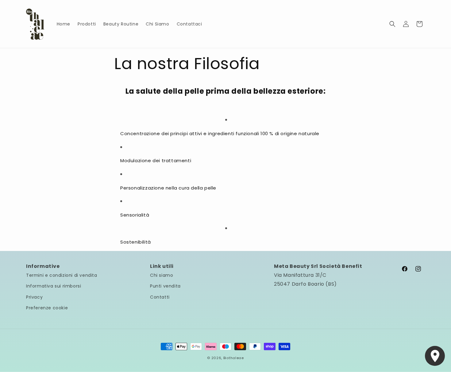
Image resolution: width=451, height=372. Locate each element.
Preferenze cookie (47, 308)
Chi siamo (161, 275)
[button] (392, 24)
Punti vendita (165, 286)
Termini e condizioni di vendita (61, 275)
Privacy (34, 297)
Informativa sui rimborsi (53, 286)
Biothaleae (233, 357)
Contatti (160, 297)
